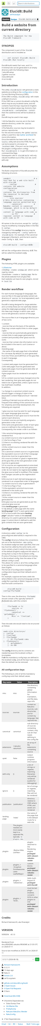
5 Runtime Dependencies (14, 1001)
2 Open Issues (9, 986)
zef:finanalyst (15, 14)
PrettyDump (11, 1009)
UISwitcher (7, 267)
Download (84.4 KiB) (12, 996)
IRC (14, 1024)
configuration (27, 92)
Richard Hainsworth (12, 965)
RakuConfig (10, 1014)
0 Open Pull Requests (12, 988)
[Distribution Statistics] (14, 3)
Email (4, 1024)
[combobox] (28, 3)
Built (33, 1024)
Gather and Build (26, 135)
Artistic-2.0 (8, 975)
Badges (14, 19)
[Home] (3, 3)
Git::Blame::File (12, 1006)
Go (37, 959)
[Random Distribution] (9, 3)
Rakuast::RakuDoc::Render (16, 1011)
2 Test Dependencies (12, 1019)
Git (9, 1024)
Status (20, 1024)
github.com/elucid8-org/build (16, 983)
